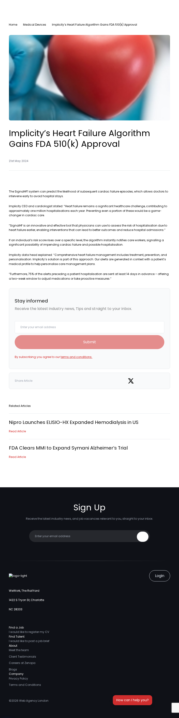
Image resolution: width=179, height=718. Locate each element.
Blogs (13, 669)
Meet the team (19, 650)
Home (13, 25)
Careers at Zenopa (22, 663)
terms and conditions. (76, 357)
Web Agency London (33, 701)
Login (159, 575)
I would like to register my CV (29, 632)
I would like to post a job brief (29, 641)
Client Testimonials (22, 657)
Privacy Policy (18, 678)
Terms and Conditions (25, 685)
